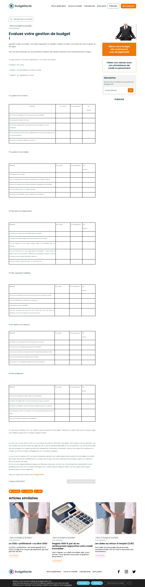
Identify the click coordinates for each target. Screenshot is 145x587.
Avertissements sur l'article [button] (81, 481)
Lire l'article (14, 556)
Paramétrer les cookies (115, 583)
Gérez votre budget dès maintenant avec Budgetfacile (119, 49)
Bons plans (101, 6)
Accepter (83, 583)
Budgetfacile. (39, 474)
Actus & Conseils (75, 6)
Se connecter (128, 6)
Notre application (58, 6)
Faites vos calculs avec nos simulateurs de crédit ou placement (119, 65)
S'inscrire (113, 6)
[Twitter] (134, 572)
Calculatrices (89, 6)
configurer (68, 585)
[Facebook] (119, 572)
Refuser (97, 583)
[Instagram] (126, 572)
